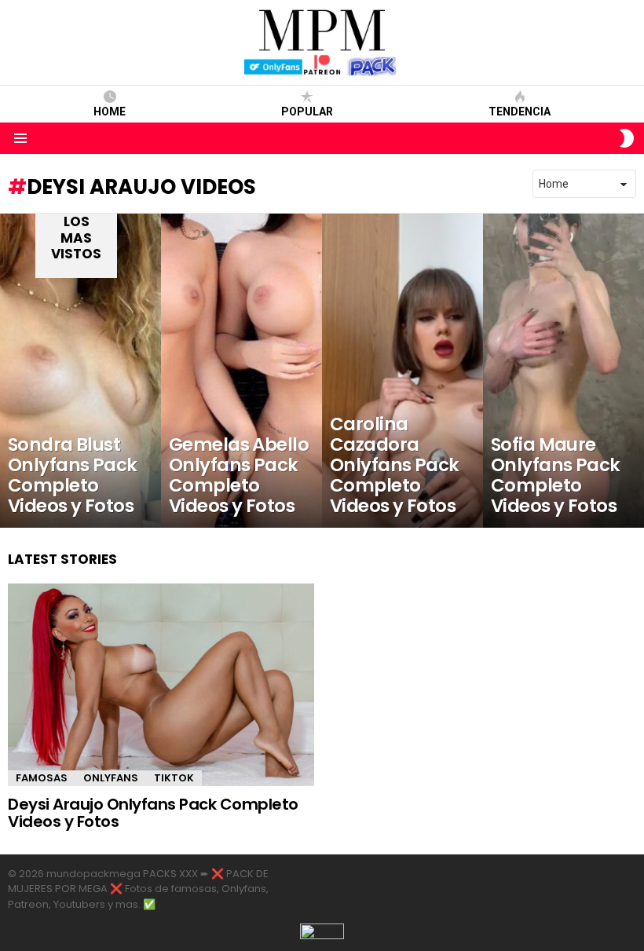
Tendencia (519, 111)
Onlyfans (110, 777)
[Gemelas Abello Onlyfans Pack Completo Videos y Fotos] (241, 371)
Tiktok (174, 777)
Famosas (42, 777)
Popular (307, 111)
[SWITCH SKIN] (626, 138)
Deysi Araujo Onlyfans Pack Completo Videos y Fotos (153, 813)
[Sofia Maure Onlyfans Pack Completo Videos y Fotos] (563, 371)
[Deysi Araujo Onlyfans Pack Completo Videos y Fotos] (161, 684)
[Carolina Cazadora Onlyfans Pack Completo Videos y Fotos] (402, 371)
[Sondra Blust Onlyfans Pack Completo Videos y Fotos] (80, 371)
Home (109, 111)
